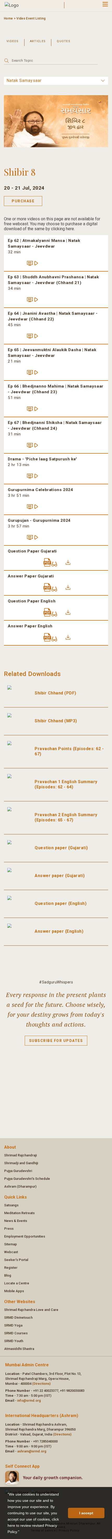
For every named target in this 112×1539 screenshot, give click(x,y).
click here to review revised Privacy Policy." (33, 1525)
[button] (21, 1532)
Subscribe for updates (56, 1041)
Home (8, 18)
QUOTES (63, 41)
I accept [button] (86, 1513)
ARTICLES (38, 41)
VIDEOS (13, 41)
